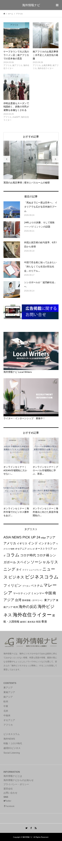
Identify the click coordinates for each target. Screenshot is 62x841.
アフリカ (8, 724)
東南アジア (9, 692)
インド (33, 543)
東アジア (49, 600)
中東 (5, 706)
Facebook (9, 806)
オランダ (31, 549)
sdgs (43, 537)
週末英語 (31, 622)
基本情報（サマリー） (32, 600)
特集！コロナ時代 (12, 743)
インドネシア (47, 543)
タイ (19, 569)
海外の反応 (28, 607)
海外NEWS (9, 738)
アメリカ (9, 543)
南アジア (8, 697)
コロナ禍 (43, 555)
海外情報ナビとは (12, 776)
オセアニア (21, 548)
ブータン (26, 586)
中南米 (6, 715)
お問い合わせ (10, 792)
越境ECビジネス (12, 748)
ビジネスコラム (42, 576)
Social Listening (11, 752)
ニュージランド (35, 570)
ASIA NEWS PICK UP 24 (21, 537)
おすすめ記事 (31, 136)
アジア (50, 537)
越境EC (23, 622)
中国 (48, 593)
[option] (31, 162)
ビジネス (16, 577)
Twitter (8, 801)
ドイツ (25, 570)
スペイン (23, 562)
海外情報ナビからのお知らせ (18, 780)
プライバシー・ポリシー (16, 784)
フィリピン (12, 585)
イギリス (22, 543)
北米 (5, 710)
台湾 (18, 600)
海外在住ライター (32, 614)
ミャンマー (37, 593)
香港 (44, 621)
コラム (13, 555)
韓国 (38, 621)
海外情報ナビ (31, 5)
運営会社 (8, 788)
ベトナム (37, 585)
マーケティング (21, 593)
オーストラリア (44, 548)
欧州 (15, 607)
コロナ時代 (28, 555)
